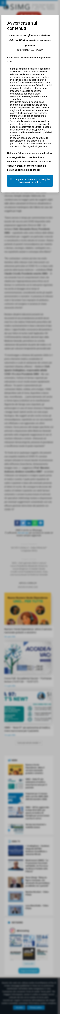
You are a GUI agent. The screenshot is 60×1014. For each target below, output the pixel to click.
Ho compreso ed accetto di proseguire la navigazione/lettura (30, 181)
